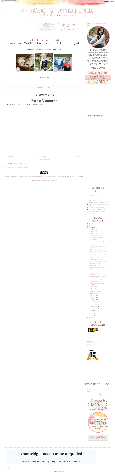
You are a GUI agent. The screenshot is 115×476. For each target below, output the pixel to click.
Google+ (8, 467)
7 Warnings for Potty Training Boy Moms (98, 202)
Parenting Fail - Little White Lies (96, 207)
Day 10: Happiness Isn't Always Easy (99, 255)
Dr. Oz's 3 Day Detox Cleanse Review (97, 197)
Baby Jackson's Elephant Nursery (96, 211)
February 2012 (93, 306)
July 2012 (92, 295)
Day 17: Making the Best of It (97, 244)
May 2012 (92, 299)
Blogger (62, 471)
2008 (90, 317)
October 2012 (93, 233)
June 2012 (93, 297)
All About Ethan (93, 286)
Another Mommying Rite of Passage (98, 242)
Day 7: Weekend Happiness (97, 263)
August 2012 (93, 293)
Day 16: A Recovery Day (96, 249)
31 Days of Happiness (95, 288)
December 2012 (94, 229)
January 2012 (93, 308)
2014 (90, 223)
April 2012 (92, 302)
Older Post (77, 156)
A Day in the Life (92, 200)
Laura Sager (20, 176)
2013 (90, 225)
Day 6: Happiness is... (95, 265)
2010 (90, 313)
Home (44, 156)
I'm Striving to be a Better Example (96, 213)
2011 (90, 310)
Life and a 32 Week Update (96, 237)
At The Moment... (94, 239)
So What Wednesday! (95, 235)
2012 (90, 227)
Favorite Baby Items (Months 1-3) (96, 209)
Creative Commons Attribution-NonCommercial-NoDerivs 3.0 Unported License (48, 176)
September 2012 (94, 291)
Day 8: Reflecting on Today (96, 259)
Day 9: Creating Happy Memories (98, 257)
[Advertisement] (44, 150)
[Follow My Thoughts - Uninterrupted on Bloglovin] (95, 116)
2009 (90, 315)
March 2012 (93, 304)
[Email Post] (49, 87)
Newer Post (10, 156)
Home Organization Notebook (95, 199)
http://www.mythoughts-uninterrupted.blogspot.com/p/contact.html (48, 177)
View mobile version (44, 159)
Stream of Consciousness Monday (98, 261)
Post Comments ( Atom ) (20, 163)
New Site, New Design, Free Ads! (98, 271)
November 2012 (94, 231)
